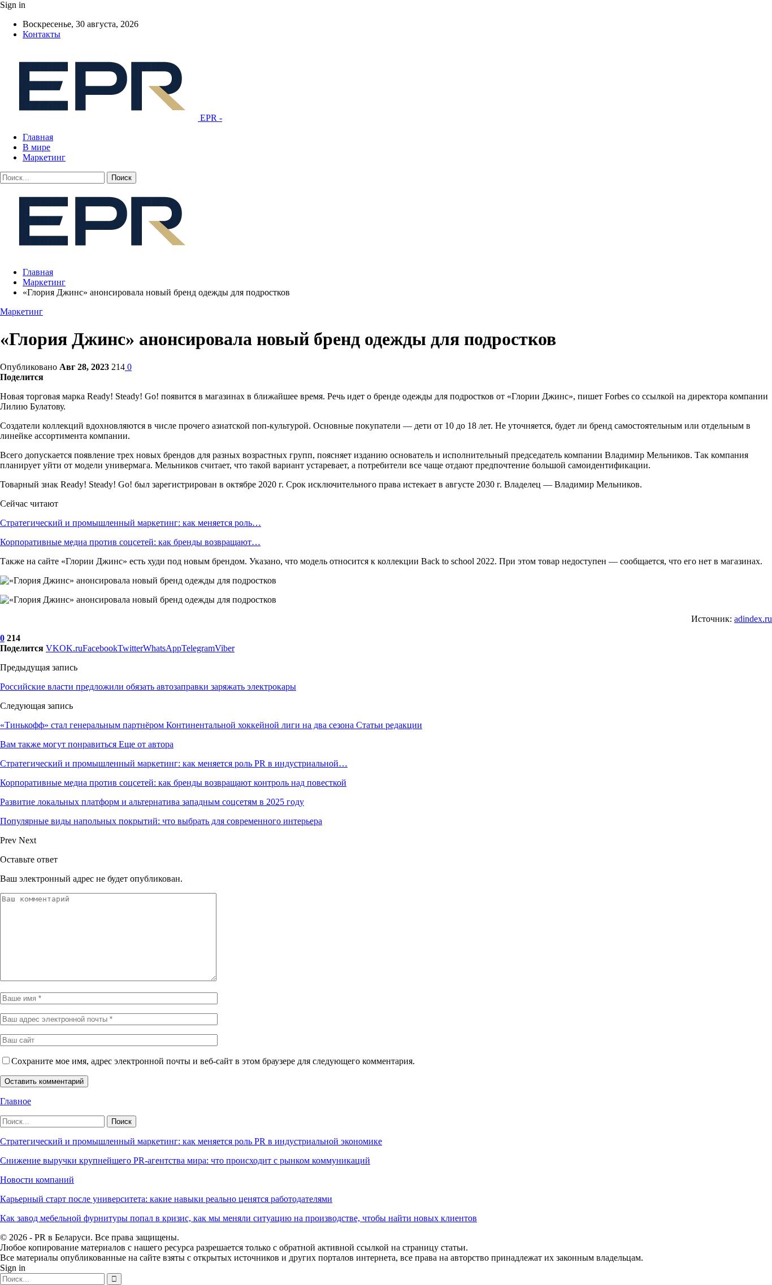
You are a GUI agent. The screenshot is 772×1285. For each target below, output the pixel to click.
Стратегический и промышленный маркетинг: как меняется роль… (130, 523)
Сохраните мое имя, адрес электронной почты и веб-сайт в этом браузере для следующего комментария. (213, 1061)
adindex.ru (753, 619)
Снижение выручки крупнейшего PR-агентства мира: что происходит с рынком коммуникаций (185, 1160)
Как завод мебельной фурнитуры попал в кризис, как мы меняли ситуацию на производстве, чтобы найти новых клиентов (238, 1218)
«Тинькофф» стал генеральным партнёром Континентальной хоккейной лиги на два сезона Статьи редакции (211, 725)
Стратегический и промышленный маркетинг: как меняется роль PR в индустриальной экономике (191, 1141)
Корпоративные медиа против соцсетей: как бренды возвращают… (130, 542)
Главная (38, 137)
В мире (36, 147)
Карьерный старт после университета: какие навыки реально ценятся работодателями (166, 1199)
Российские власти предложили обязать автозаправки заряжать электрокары (148, 686)
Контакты (41, 34)
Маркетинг (44, 157)
